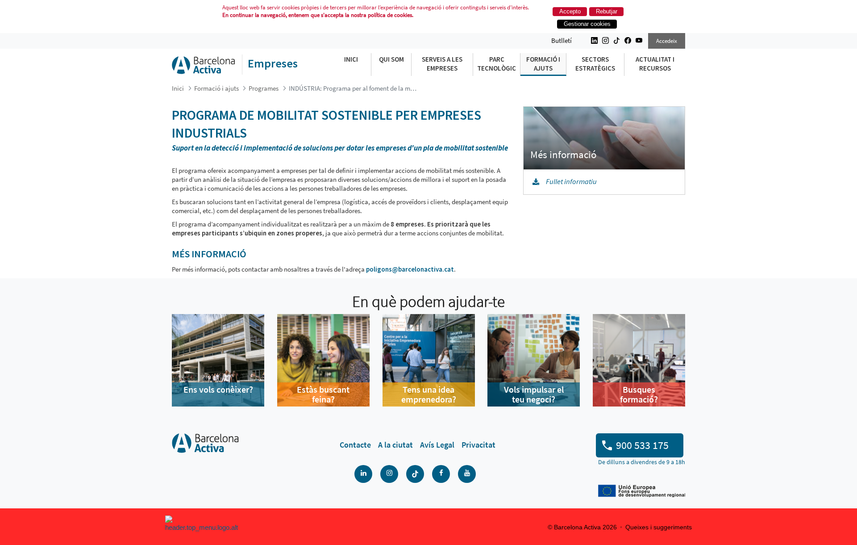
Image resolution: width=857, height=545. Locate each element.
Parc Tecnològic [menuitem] (496, 63)
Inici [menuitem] (351, 59)
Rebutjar (606, 11)
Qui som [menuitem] (391, 59)
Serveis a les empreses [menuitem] (442, 63)
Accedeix (666, 41)
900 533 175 (642, 445)
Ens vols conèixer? (218, 389)
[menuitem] (355, 445)
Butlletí (561, 40)
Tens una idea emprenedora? (428, 394)
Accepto (570, 11)
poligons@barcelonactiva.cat (410, 269)
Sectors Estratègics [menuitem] (595, 63)
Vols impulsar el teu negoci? (534, 394)
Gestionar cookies (587, 24)
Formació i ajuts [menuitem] (543, 63)
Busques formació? (639, 394)
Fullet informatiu (571, 181)
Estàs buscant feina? (323, 394)
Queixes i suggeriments (658, 527)
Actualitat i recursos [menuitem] (655, 63)
